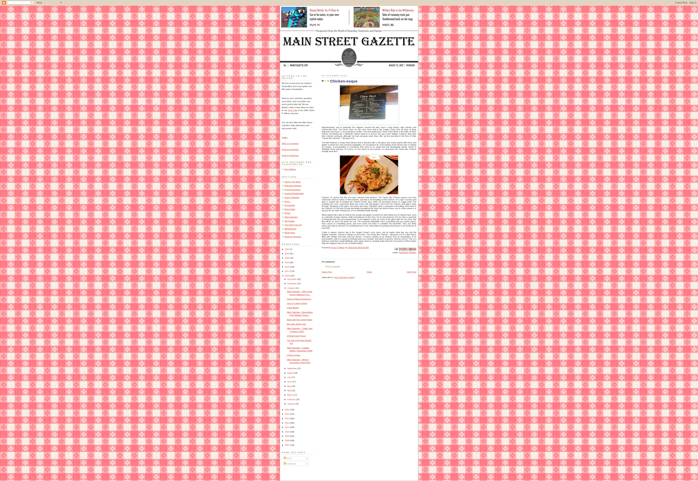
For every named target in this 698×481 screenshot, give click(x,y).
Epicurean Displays (407, 252)
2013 (287, 418)
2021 (287, 253)
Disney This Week (292, 182)
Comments (291, 464)
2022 (287, 249)
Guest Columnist (291, 197)
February (291, 399)
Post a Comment (332, 266)
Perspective (289, 205)
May (289, 386)
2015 (287, 410)
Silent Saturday (291, 217)
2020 (287, 258)
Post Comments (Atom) (344, 277)
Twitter (285, 137)
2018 (287, 267)
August (290, 373)
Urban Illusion (293, 308)
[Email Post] (396, 249)
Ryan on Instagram (290, 155)
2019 (287, 262)
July (289, 377)
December (292, 279)
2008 (287, 440)
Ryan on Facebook (290, 149)
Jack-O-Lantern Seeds (297, 303)
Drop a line (293, 110)
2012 (287, 423)
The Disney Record (293, 225)
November (292, 283)
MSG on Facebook (290, 143)
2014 (287, 414)
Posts (289, 458)
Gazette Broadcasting (294, 193)
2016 (287, 276)
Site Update (289, 221)
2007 (287, 445)
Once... (287, 201)
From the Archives (292, 190)
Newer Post (327, 272)
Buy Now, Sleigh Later (296, 324)
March (290, 395)
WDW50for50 (290, 229)
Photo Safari (289, 209)
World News (289, 233)
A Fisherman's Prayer (296, 336)
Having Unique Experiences (299, 299)
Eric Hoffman (290, 169)
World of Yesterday (292, 237)
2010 (287, 432)
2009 (287, 436)
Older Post (411, 272)
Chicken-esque (293, 355)
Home (369, 272)
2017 (287, 271)
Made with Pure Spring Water (299, 320)
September (292, 368)
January (291, 404)
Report (287, 213)
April (289, 390)
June (289, 382)
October (291, 288)
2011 (287, 427)
